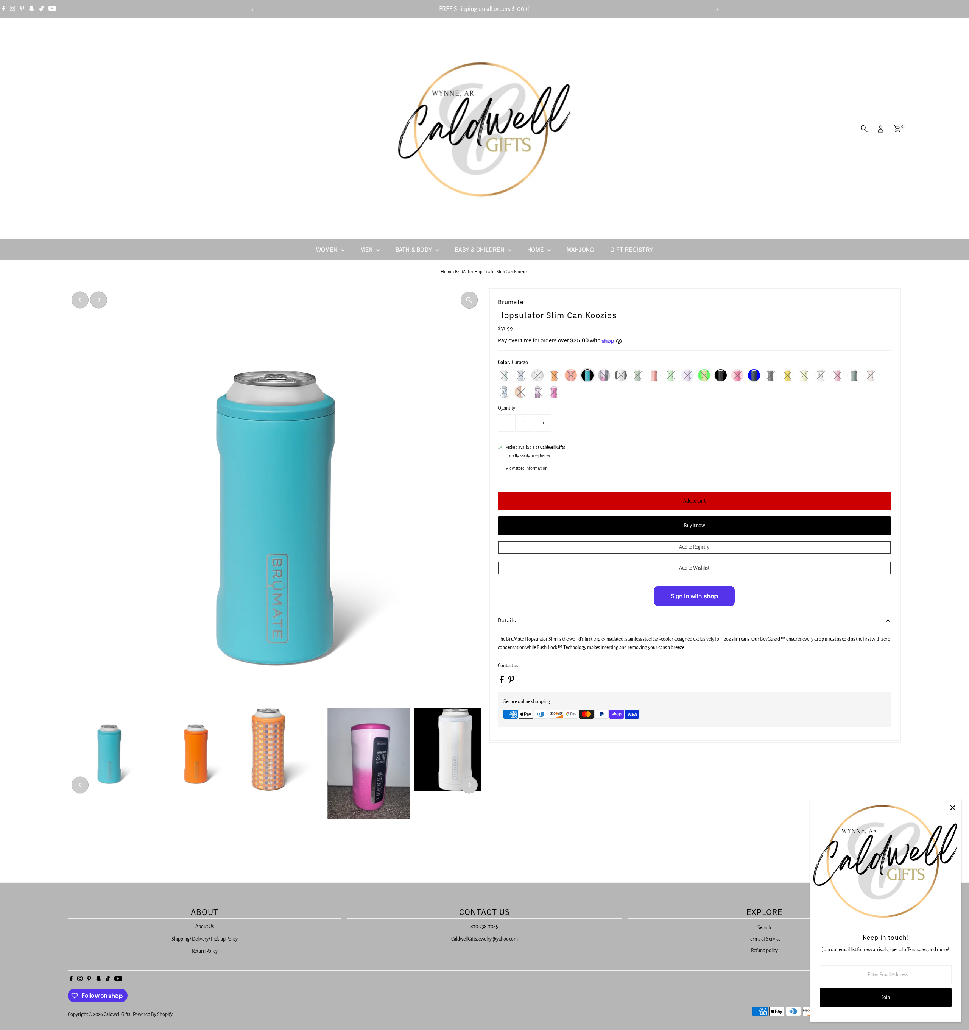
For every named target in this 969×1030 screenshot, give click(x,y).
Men (367, 249)
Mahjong (580, 249)
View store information (526, 468)
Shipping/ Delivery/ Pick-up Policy (204, 939)
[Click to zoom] (469, 300)
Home (536, 249)
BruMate (463, 271)
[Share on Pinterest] (511, 681)
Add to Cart (694, 501)
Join (886, 997)
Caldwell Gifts (117, 1014)
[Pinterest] (22, 9)
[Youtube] (52, 9)
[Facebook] (3, 9)
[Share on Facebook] (502, 681)
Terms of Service (764, 939)
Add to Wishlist (694, 568)
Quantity (506, 408)
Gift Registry (631, 249)
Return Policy (205, 951)
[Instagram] (12, 9)
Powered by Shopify (153, 1014)
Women (328, 249)
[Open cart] (897, 128)
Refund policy (764, 950)
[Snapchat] (31, 9)
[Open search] (864, 128)
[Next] (716, 9)
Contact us (508, 665)
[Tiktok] (41, 9)
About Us (204, 926)
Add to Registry (694, 547)
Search (764, 927)
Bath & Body (415, 249)
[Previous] (252, 9)
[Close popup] (952, 808)
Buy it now (694, 525)
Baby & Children (480, 249)
